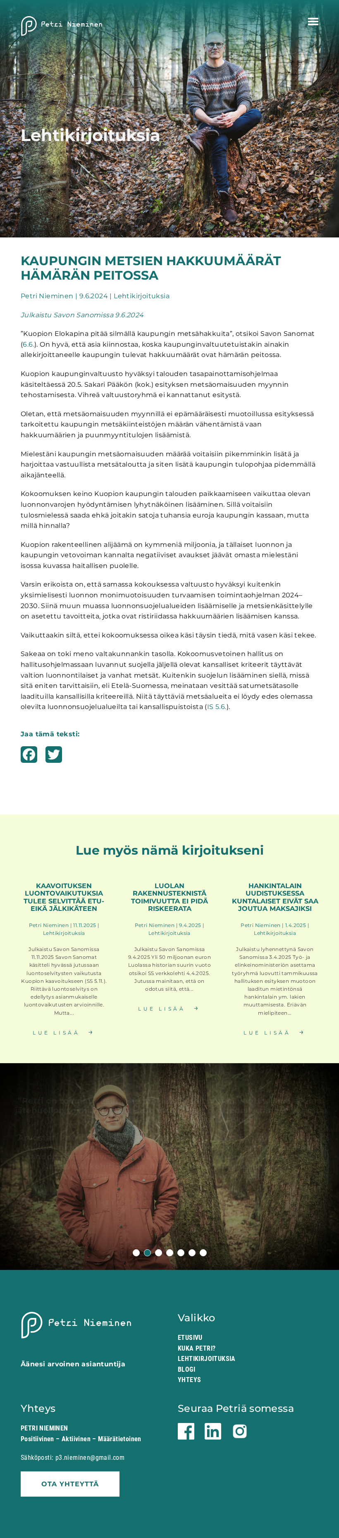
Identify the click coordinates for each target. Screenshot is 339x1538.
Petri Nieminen (62, 26)
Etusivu (190, 1338)
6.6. (28, 344)
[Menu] (313, 21)
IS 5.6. (217, 707)
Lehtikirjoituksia (207, 1359)
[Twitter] (53, 757)
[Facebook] (29, 757)
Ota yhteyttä (70, 1484)
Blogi (186, 1369)
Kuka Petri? (196, 1348)
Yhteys (189, 1380)
